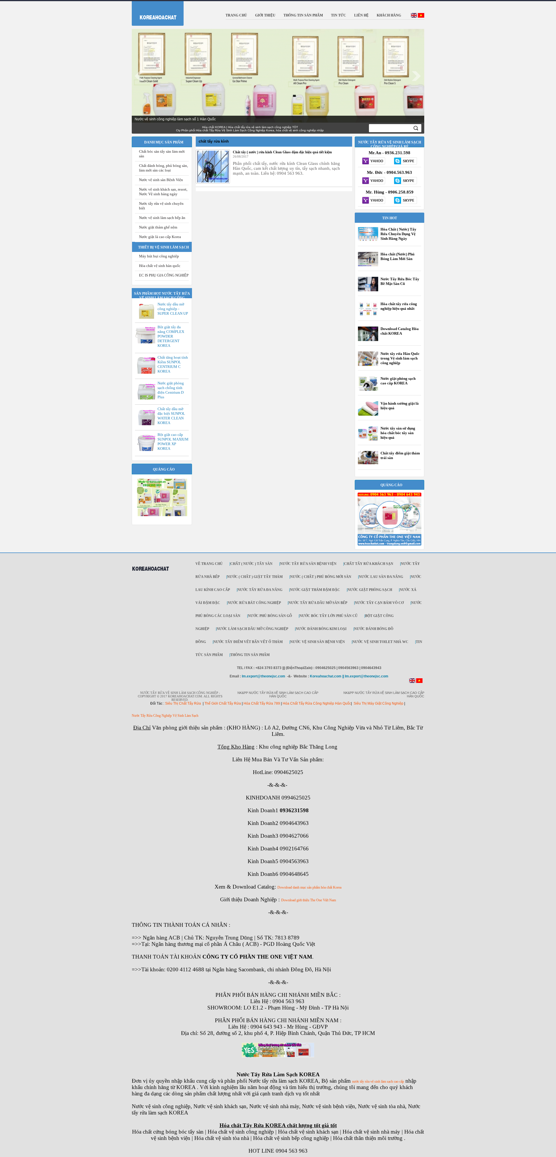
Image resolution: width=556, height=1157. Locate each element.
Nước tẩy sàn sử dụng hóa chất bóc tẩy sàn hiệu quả (398, 433)
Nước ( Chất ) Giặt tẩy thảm (255, 577)
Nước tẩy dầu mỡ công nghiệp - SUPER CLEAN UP (173, 309)
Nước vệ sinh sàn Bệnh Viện (161, 180)
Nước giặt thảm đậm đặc (315, 590)
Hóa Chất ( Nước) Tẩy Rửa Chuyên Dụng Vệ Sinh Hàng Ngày (398, 234)
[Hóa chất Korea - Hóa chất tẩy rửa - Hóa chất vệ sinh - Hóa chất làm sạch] (150, 574)
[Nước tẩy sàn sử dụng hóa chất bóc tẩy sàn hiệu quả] (368, 440)
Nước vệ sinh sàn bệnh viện (317, 642)
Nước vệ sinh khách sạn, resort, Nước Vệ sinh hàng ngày (163, 191)
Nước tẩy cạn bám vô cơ (379, 603)
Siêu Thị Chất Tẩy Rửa (183, 703)
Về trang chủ (209, 564)
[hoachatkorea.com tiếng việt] (419, 682)
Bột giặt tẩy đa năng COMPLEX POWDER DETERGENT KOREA (171, 336)
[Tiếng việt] (421, 16)
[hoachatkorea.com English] (412, 682)
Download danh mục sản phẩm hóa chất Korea (309, 887)
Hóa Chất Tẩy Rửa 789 (262, 703)
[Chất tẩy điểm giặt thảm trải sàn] (368, 463)
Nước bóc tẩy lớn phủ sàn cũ (328, 616)
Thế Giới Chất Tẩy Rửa (222, 703)
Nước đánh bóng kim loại (321, 629)
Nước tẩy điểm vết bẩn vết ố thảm (248, 642)
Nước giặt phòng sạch (370, 590)
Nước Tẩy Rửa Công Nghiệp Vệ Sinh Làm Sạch (165, 716)
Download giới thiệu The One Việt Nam (308, 900)
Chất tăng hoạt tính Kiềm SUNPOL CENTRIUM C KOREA (173, 364)
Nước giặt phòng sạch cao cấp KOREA (398, 380)
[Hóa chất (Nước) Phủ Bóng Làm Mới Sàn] (368, 266)
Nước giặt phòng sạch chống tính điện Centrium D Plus (171, 390)
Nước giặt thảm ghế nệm (158, 227)
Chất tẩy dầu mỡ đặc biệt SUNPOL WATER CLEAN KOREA (171, 416)
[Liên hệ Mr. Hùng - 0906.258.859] (373, 201)
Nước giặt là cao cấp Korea (160, 237)
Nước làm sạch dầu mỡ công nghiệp (252, 629)
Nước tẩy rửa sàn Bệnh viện (308, 564)
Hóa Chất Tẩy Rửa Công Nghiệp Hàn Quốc (317, 703)
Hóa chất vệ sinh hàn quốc (159, 266)
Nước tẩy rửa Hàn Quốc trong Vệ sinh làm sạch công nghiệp (400, 358)
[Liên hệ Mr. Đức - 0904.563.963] (373, 181)
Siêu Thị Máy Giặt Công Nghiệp (378, 703)
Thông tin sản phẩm (250, 655)
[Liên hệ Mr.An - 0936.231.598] (373, 161)
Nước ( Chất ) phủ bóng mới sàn (320, 577)
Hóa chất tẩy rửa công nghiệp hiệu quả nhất (399, 306)
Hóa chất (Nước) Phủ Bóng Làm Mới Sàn (397, 256)
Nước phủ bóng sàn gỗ (270, 616)
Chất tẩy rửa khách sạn (368, 564)
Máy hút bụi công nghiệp (159, 256)
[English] (414, 16)
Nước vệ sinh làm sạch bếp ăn (162, 217)
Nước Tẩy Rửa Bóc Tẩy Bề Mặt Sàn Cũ (400, 281)
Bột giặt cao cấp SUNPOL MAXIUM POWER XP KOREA (173, 441)
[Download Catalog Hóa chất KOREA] (368, 341)
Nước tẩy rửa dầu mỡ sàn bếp (317, 603)
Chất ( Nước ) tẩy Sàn (251, 564)
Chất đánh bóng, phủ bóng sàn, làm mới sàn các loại (163, 167)
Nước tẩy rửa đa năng (259, 590)
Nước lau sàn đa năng (381, 577)
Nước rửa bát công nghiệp (254, 603)
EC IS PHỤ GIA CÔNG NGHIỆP (164, 275)
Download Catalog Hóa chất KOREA (400, 331)
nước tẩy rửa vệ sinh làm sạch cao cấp (378, 1081)
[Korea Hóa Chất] (154, 12)
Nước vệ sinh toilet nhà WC (380, 642)
